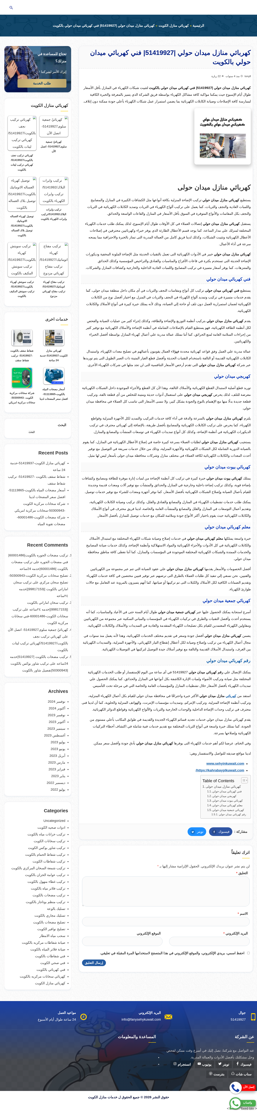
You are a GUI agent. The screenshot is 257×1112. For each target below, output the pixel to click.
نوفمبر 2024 (56, 701)
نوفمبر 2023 (56, 715)
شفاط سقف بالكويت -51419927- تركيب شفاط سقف (21, 355)
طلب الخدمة (42, 83)
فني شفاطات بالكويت (50, 956)
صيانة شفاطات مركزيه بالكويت (43, 942)
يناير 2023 (58, 776)
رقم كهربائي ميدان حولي (233, 814)
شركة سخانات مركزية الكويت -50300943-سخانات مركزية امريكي (22, 397)
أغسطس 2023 (54, 735)
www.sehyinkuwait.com (225, 763)
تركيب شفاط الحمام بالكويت (45, 854)
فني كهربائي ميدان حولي (227, 791)
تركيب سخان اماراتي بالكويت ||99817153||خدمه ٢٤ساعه (40, 589)
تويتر (195, 832)
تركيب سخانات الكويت (49, 841)
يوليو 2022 (58, 789)
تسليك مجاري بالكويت (49, 915)
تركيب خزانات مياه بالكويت (46, 834)
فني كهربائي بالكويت (50, 970)
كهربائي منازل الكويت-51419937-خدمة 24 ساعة (54, 355)
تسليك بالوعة (56, 909)
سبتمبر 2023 (56, 728)
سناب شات (243, 1074)
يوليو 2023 (58, 742)
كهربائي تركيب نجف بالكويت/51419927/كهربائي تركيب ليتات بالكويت (40, 643)
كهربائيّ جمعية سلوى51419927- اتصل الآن (54, 146)
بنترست (218, 1074)
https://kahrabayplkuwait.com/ (220, 770)
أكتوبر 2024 (57, 708)
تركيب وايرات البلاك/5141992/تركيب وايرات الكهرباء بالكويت (54, 214)
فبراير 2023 (57, 769)
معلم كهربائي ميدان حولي (227, 805)
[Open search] (11, 8)
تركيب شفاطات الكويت (49, 861)
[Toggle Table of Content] (242, 780)
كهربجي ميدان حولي (224, 796)
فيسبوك (219, 832)
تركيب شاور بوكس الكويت (46, 848)
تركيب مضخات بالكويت (49, 895)
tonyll (248, 76)
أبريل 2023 (57, 756)
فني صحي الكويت (52, 963)
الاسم (243, 914)
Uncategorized (54, 821)
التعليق (242, 873)
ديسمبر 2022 (56, 783)
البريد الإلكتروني (235, 933)
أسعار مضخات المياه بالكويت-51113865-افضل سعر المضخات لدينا (54, 394)
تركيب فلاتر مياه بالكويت (48, 888)
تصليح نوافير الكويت (51, 929)
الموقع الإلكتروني (149, 933)
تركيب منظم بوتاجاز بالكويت (45, 902)
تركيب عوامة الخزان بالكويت (45, 875)
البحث (62, 425)
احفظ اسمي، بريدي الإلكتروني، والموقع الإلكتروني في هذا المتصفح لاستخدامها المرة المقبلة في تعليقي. (172, 953)
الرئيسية (198, 25)
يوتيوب (206, 1064)
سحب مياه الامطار (52, 936)
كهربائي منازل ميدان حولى (223, 786)
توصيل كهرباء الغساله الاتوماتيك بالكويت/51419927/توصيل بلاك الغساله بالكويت (22, 226)
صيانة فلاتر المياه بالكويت (47, 949)
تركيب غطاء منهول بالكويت (46, 882)
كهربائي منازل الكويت (174, 25)
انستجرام (184, 1064)
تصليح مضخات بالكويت (49, 922)
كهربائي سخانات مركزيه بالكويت (42, 976)
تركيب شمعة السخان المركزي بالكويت (38, 868)
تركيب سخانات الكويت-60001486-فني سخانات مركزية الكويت (39, 616)
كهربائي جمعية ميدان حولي (228, 810)
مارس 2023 (56, 762)
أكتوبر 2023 (57, 722)
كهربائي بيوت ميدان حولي (227, 800)
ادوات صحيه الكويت (51, 827)
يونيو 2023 (58, 749)
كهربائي (231, 696)
